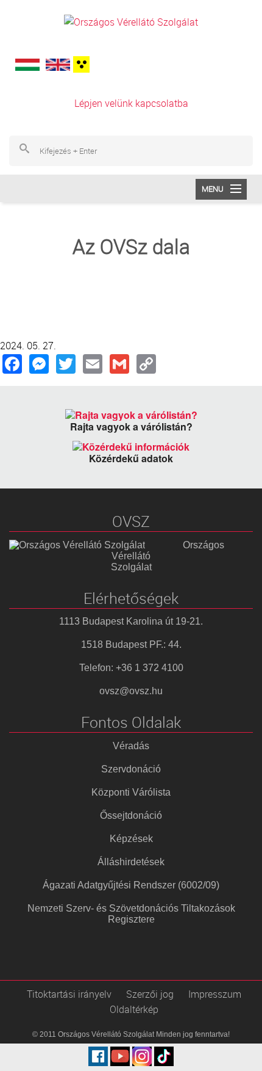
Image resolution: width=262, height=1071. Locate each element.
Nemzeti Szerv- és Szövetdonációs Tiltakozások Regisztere (131, 913)
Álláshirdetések (131, 862)
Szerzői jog (150, 994)
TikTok (164, 1056)
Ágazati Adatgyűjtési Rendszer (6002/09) (131, 885)
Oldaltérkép (134, 1009)
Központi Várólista (131, 792)
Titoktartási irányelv (69, 994)
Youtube (120, 1056)
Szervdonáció (131, 769)
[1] (80, 64)
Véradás (131, 746)
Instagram (142, 1056)
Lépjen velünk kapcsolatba (131, 103)
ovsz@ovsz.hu (131, 691)
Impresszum (214, 994)
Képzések (131, 838)
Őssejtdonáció (131, 815)
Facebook (98, 1056)
